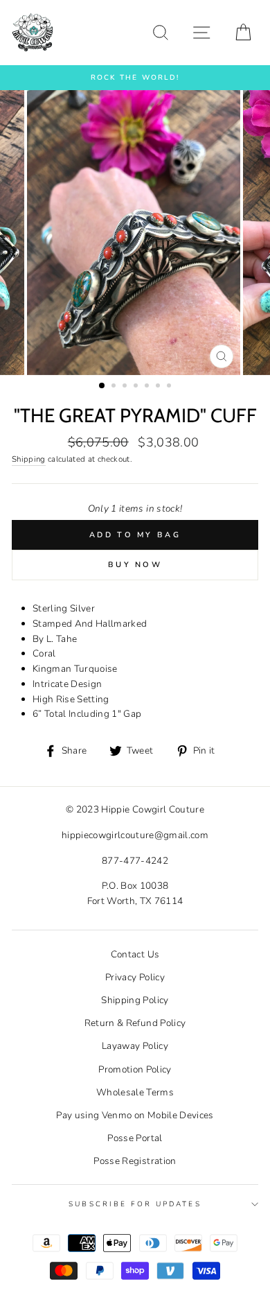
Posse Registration (134, 1160)
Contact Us (135, 954)
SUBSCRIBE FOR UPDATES (135, 1204)
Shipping (29, 459)
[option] (135, 77)
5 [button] (148, 386)
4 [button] (137, 386)
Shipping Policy (134, 1000)
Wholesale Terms (135, 1092)
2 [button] (114, 386)
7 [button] (170, 386)
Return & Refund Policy (135, 1023)
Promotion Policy (134, 1069)
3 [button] (126, 386)
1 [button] (102, 386)
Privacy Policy (135, 977)
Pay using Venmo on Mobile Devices (134, 1115)
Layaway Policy (135, 1045)
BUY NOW (135, 564)
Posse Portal (134, 1138)
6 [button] (159, 386)
